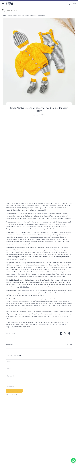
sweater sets (44, 324)
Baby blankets (24, 287)
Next (68, 344)
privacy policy (14, 394)
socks (55, 324)
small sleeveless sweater (38, 214)
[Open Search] (3, 10)
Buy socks (31, 267)
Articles (10, 15)
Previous (11, 344)
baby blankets (62, 324)
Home (4, 15)
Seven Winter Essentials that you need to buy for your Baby (29, 15)
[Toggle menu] (3, 4)
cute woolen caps (18, 274)
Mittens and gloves (28, 291)
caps (51, 324)
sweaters (37, 233)
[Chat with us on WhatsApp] (73, 460)
